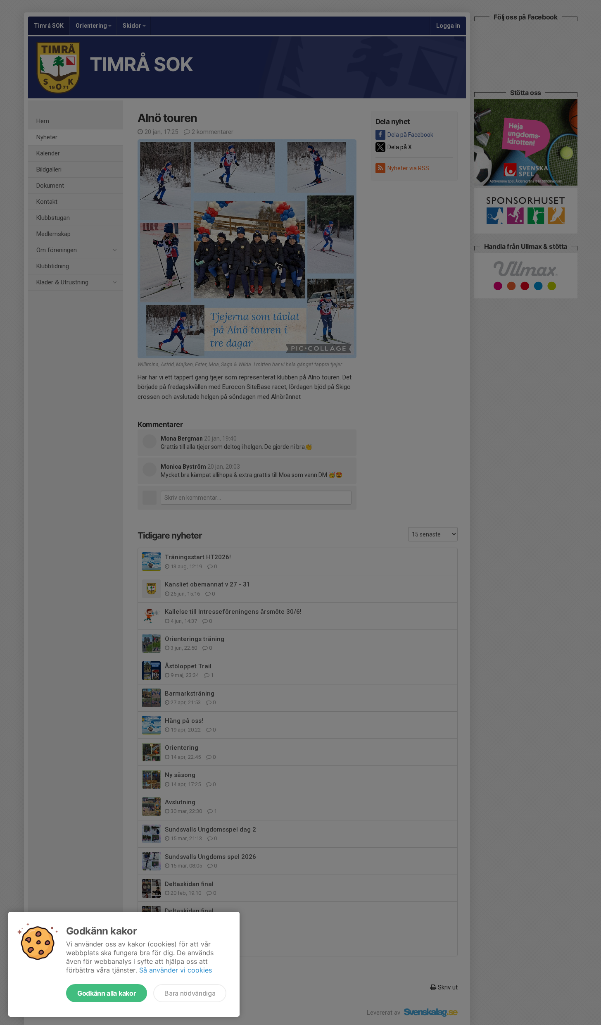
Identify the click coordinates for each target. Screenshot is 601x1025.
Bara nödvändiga (189, 993)
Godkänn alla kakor (106, 993)
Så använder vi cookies (175, 970)
